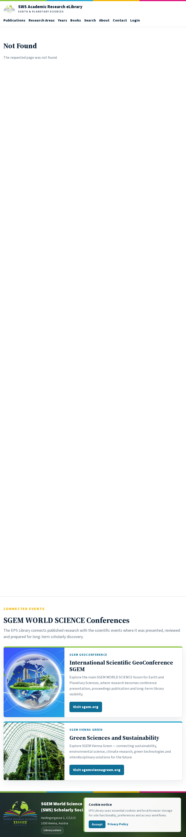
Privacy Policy (118, 824)
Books (75, 20)
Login (135, 20)
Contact (120, 20)
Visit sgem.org (85, 706)
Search (90, 20)
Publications (14, 20)
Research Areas (42, 20)
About (104, 20)
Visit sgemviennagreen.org (96, 769)
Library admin (52, 830)
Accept (97, 824)
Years (62, 20)
